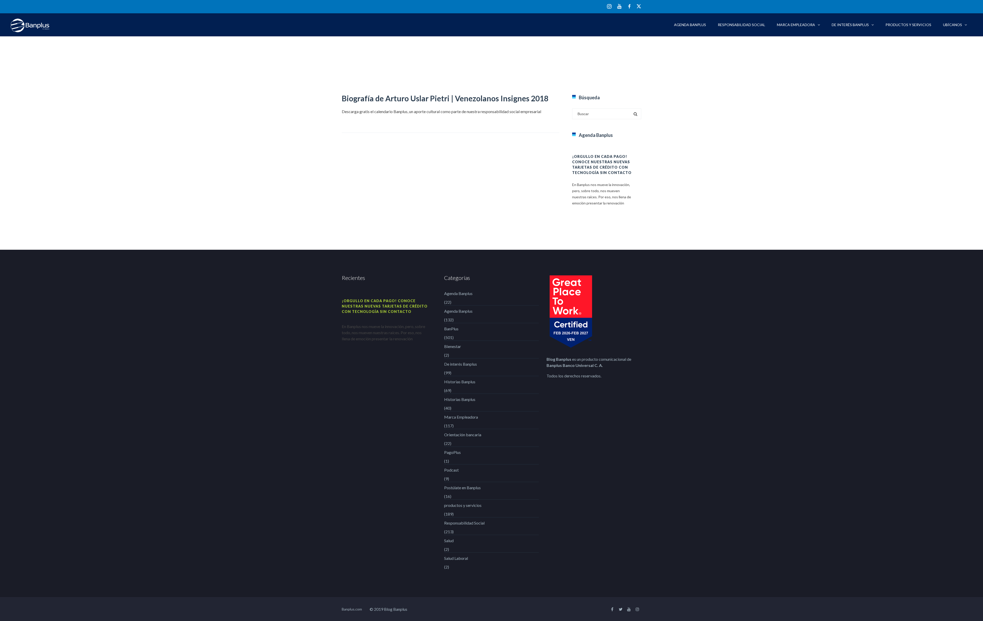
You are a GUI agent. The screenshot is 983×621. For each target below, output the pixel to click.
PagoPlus (452, 452)
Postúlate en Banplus (462, 487)
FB (629, 6)
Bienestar (452, 346)
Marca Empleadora (796, 25)
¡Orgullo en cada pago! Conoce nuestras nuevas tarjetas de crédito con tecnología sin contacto (385, 306)
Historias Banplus (459, 381)
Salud (449, 540)
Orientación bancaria (462, 434)
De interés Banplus (850, 25)
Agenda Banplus (690, 25)
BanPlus (451, 328)
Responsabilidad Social (741, 25)
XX (639, 6)
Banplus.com (352, 609)
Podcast (451, 469)
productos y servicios (908, 25)
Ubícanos (952, 25)
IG (609, 6)
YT (619, 6)
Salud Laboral (456, 558)
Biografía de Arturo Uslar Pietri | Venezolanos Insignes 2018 (445, 98)
